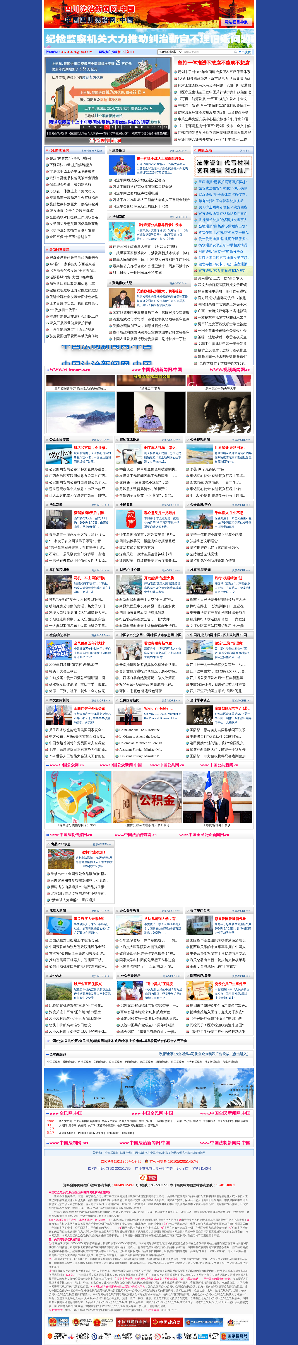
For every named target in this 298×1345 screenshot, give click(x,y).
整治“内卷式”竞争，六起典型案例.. (76, 599)
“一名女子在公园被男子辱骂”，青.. (76, 541)
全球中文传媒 (80, 12)
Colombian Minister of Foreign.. (141, 743)
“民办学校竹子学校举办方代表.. (222, 324)
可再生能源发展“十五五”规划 (72, 329)
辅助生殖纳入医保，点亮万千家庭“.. (217, 1012)
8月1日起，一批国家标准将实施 (137, 272)
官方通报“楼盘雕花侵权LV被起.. (223, 270)
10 (136, 127)
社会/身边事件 (60, 635)
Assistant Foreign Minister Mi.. (140, 749)
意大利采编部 (194, 1061)
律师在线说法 (129, 439)
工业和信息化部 (163, 1121)
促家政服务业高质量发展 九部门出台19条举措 (213, 112)
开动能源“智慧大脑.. (160, 578)
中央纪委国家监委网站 (87, 1121)
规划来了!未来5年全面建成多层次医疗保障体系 (214, 72)
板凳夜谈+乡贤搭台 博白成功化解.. (146, 684)
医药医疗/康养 (200, 975)
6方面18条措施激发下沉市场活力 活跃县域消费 (214, 78)
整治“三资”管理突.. (229, 643)
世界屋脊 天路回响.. (230, 447)
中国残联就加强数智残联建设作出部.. (78, 947)
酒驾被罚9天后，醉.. (90, 513)
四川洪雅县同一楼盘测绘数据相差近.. (148, 541)
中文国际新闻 (59, 700)
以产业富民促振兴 (88, 984)
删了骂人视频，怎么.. (160, 447)
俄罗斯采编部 (212, 1061)
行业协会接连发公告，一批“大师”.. (146, 619)
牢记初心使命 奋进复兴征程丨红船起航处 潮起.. (167, 133)
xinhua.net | (113, 1132)
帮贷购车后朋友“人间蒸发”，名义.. (146, 495)
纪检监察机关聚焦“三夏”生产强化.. (76, 1005)
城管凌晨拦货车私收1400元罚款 (223, 188)
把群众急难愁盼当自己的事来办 (74, 257)
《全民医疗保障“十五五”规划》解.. (216, 1018)
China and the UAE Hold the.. (140, 730)
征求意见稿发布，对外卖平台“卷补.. (147, 534)
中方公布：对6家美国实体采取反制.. (77, 736)
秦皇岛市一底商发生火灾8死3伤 (74, 197)
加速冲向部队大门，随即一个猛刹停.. (218, 749)
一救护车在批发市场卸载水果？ (222, 278)
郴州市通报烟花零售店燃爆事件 (222, 363)
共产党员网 (65, 1121)
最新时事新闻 (59, 249)
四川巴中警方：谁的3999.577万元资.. (218, 671)
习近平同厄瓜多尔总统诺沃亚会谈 (139, 180)
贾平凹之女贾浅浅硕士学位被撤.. (223, 285)
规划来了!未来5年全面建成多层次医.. (218, 1005)
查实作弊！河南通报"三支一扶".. (224, 232)
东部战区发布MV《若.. (232, 708)
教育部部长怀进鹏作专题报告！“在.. (147, 953)
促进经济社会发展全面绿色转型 (74, 297)
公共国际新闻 (129, 700)
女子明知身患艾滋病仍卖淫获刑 (74, 224)
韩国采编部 (162, 1061)
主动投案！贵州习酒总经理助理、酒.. (78, 678)
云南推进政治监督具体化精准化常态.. (148, 665)
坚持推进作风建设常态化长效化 (214, 547)
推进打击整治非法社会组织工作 (74, 316)
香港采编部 (69, 1061)
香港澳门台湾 (200, 910)
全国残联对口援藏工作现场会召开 (75, 940)
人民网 (63, 1125)
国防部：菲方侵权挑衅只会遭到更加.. (218, 756)
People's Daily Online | (91, 1132)
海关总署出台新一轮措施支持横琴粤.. (218, 960)
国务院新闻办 (225, 1121)
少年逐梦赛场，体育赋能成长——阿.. (148, 940)
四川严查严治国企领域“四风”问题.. (216, 691)
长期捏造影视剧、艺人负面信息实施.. (78, 619)
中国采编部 (53, 1061)
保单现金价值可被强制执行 (70, 184)
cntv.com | (128, 1132)
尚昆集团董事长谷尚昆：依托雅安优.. (148, 606)
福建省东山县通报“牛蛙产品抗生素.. (78, 887)
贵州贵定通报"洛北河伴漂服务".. (224, 239)
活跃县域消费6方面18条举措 (71, 277)
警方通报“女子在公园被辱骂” (72, 211)
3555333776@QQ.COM (76, 52)
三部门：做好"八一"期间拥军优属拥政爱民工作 (214, 105)
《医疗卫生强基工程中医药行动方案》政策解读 (214, 92)
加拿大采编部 (230, 1061)
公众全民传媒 (59, 439)
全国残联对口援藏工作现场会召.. (75, 217)
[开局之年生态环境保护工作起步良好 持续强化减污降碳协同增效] (148, 43)
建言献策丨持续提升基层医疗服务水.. (148, 560)
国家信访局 (241, 1121)
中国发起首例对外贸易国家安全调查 (77, 743)
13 (153, 127)
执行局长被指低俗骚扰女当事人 (223, 220)
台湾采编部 (84, 1061)
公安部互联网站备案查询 (131, 1125)
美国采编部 (100, 1061)
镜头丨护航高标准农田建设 (70, 1025)
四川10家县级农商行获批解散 (142, 613)
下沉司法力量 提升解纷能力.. (72, 165)
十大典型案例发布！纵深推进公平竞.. (78, 626)
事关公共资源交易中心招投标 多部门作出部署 (213, 119)
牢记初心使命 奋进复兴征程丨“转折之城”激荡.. (105, 133)
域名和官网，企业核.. (90, 447)
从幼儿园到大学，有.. (160, 919)
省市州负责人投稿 (91, 150)
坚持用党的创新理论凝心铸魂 (212, 560)
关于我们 (98, 1152)
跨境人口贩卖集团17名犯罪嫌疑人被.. (78, 613)
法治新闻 (56, 504)
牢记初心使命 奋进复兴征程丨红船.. (217, 495)
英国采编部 (131, 1061)
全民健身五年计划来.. (90, 643)
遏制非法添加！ (94, 852)
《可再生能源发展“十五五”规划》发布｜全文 (212, 99)
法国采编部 (177, 1061)
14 (159, 127)
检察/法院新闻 (200, 570)
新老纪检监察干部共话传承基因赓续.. (149, 1018)
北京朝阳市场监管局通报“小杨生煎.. (78, 893)
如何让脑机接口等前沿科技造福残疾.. (78, 966)
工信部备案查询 (106, 1125)
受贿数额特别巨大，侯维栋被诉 (74, 204)
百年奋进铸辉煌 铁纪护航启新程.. (146, 1012)
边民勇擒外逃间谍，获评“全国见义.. (217, 743)
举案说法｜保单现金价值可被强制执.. (148, 469)
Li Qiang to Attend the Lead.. (139, 736)
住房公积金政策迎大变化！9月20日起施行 (145, 246)
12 (147, 127)
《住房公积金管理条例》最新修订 (68, 825)
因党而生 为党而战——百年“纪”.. (215, 482)
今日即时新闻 (59, 150)
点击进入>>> (126, 52)
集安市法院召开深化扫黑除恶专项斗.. (218, 613)
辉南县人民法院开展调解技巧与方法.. (218, 599)
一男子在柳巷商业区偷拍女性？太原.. (78, 560)
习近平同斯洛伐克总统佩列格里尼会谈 (142, 187)
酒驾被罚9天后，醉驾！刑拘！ (208, 825)
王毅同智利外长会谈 (89, 708)
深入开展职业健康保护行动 (70, 323)
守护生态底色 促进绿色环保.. (141, 691)
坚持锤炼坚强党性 (204, 554)
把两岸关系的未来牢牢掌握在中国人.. (218, 947)
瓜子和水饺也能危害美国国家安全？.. (78, 730)
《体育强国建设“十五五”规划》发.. (146, 966)
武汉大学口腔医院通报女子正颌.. (224, 258)
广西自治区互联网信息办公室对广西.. (78, 476)
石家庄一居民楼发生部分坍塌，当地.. (78, 554)
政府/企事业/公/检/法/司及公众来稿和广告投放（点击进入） (204, 1054)
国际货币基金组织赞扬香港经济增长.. (218, 940)
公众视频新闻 (200, 439)
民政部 (188, 1121)
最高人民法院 (109, 1121)
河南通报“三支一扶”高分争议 (221, 251)
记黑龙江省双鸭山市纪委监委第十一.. (149, 1005)
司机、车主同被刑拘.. (90, 578)
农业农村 (56, 975)
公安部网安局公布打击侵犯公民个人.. (78, 482)
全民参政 (126, 504)
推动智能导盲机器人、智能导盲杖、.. (78, 960)
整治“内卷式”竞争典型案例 (70, 158)
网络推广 (245, 150)
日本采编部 (115, 1061)
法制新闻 (118, 216)
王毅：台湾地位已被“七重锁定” (214, 966)
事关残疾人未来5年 (89, 919)
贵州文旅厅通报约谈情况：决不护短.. (148, 671)
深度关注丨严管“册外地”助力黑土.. (76, 1012)
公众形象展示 (130, 975)
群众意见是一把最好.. (160, 513)
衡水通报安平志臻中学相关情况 (223, 245)
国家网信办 (209, 1121)
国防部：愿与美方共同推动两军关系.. (218, 730)
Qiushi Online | (67, 1132)
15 (165, 127)
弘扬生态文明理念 (204, 541)
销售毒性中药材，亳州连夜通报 (223, 264)
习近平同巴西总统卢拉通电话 (135, 193)
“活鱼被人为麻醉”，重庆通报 (73, 900)
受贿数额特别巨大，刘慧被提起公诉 (141, 326)
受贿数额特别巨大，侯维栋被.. (160, 291)
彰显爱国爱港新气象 (230, 919)
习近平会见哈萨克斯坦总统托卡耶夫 (141, 206)
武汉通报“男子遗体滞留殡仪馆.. (223, 194)
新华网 (72, 1125)
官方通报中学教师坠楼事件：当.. (223, 330)
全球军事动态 (200, 700)
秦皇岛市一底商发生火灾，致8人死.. (77, 534)
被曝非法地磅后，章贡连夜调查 (222, 298)
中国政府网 (145, 1121)
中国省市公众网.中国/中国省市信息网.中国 (150, 635)
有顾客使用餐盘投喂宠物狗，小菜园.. (79, 880)
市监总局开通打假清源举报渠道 (222, 337)
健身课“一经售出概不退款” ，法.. (144, 482)
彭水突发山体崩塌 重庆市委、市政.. (78, 684)
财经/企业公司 (130, 570)
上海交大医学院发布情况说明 (142, 947)
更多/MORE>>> (179, 150)
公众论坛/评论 (200, 504)
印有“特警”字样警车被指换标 (221, 201)
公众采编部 (111, 1152)
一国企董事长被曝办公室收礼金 (222, 291)
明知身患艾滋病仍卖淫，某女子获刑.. (78, 606)
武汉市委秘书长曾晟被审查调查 (74, 178)
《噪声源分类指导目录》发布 (72, 230)
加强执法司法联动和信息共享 (72, 284)
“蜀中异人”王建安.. (160, 984)
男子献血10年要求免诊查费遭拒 (222, 344)
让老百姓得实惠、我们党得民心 (74, 303)
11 (142, 127)
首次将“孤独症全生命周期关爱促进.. (77, 953)
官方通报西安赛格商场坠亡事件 (223, 213)
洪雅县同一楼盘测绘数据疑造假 (222, 317)
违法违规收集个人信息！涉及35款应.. (78, 489)
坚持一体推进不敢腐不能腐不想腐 (214, 62)
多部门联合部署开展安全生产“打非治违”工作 (212, 139)
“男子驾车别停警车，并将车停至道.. (77, 547)
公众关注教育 (129, 910)
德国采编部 (146, 1061)
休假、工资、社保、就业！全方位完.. (78, 691)
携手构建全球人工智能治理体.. (160, 158)
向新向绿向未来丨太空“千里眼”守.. (146, 599)
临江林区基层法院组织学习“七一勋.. (217, 626)
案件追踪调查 (59, 570)
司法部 (197, 1121)
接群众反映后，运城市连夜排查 (222, 311)
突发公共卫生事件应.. (231, 984)
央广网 (92, 1125)
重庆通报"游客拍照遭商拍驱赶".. (224, 182)
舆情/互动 (205, 150)
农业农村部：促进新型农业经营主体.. (78, 1031)
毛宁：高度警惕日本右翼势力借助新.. (78, 749)
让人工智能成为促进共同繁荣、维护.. (78, 495)
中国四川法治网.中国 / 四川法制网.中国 (218, 635)
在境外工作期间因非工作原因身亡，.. (148, 476)
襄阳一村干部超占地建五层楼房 (222, 350)
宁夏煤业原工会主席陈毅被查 (72, 171)
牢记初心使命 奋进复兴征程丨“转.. (216, 489)
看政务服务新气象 (158, 643)
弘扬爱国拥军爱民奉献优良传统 (74, 336)
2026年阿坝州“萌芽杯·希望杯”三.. (74, 665)
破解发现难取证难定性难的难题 (74, 290)
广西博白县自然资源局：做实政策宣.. (148, 678)
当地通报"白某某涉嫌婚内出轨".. (224, 226)
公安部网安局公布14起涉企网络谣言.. (78, 469)
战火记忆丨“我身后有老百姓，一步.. (148, 1031)
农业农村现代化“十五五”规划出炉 (75, 1018)
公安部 (178, 1121)
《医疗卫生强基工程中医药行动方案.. (218, 1031)
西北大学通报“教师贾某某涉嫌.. (222, 357)
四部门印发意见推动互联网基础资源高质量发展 (214, 132)
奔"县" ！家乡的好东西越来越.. (73, 264)
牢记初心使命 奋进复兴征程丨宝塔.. (217, 476)
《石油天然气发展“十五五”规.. (73, 270)
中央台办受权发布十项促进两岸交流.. (218, 953)
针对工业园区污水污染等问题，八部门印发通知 (214, 85)
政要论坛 (118, 150)
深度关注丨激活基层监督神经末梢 (145, 554)
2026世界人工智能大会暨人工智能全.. (78, 756)
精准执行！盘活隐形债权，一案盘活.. (218, 619)
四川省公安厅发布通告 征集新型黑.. (217, 678)
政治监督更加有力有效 (136, 547)
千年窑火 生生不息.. (230, 513)
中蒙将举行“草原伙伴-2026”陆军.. (215, 736)
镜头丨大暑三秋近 (63, 671)
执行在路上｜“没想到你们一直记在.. (217, 606)
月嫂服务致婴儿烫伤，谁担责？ (143, 489)
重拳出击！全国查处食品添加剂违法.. (79, 874)
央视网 (82, 1125)
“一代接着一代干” (63, 310)
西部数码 (153, 1125)
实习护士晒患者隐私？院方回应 (223, 207)
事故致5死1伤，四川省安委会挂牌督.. (218, 684)
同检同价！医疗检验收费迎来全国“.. (217, 1025)
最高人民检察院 (128, 1121)
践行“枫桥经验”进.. (229, 578)
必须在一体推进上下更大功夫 (72, 191)
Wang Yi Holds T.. (158, 708)
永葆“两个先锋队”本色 (207, 469)
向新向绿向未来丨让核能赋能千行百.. (148, 626)
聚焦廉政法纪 (122, 283)
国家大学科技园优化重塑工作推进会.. (148, 960)
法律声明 (125, 1152)
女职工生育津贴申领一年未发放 (222, 304)
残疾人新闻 (58, 910)
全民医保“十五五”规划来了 (70, 237)
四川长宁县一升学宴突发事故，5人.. (218, 665)
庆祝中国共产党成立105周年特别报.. (148, 1025)
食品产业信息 (61, 844)
